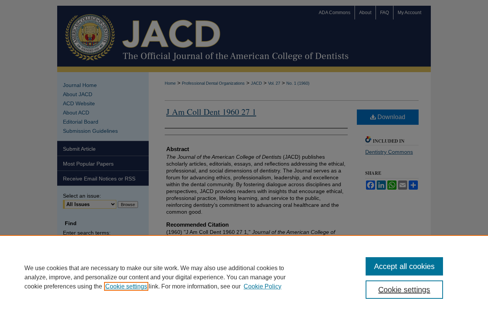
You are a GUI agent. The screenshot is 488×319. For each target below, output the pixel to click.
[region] (244, 277)
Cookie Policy (262, 286)
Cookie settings (126, 286)
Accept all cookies (404, 266)
